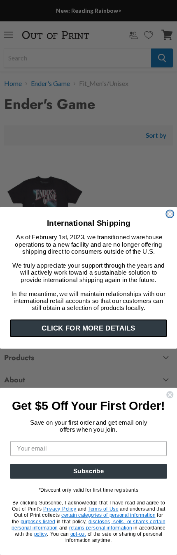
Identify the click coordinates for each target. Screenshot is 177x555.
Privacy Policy (59, 509)
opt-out (78, 534)
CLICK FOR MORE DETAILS (88, 328)
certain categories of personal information (108, 515)
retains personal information (100, 527)
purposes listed (38, 521)
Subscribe (88, 471)
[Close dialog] (170, 213)
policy (40, 534)
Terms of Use (103, 509)
